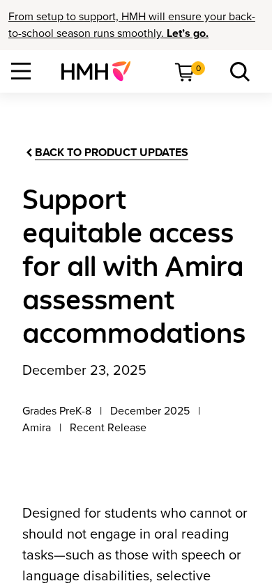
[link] (101, 71)
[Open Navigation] (21, 71)
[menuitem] (101, 71)
